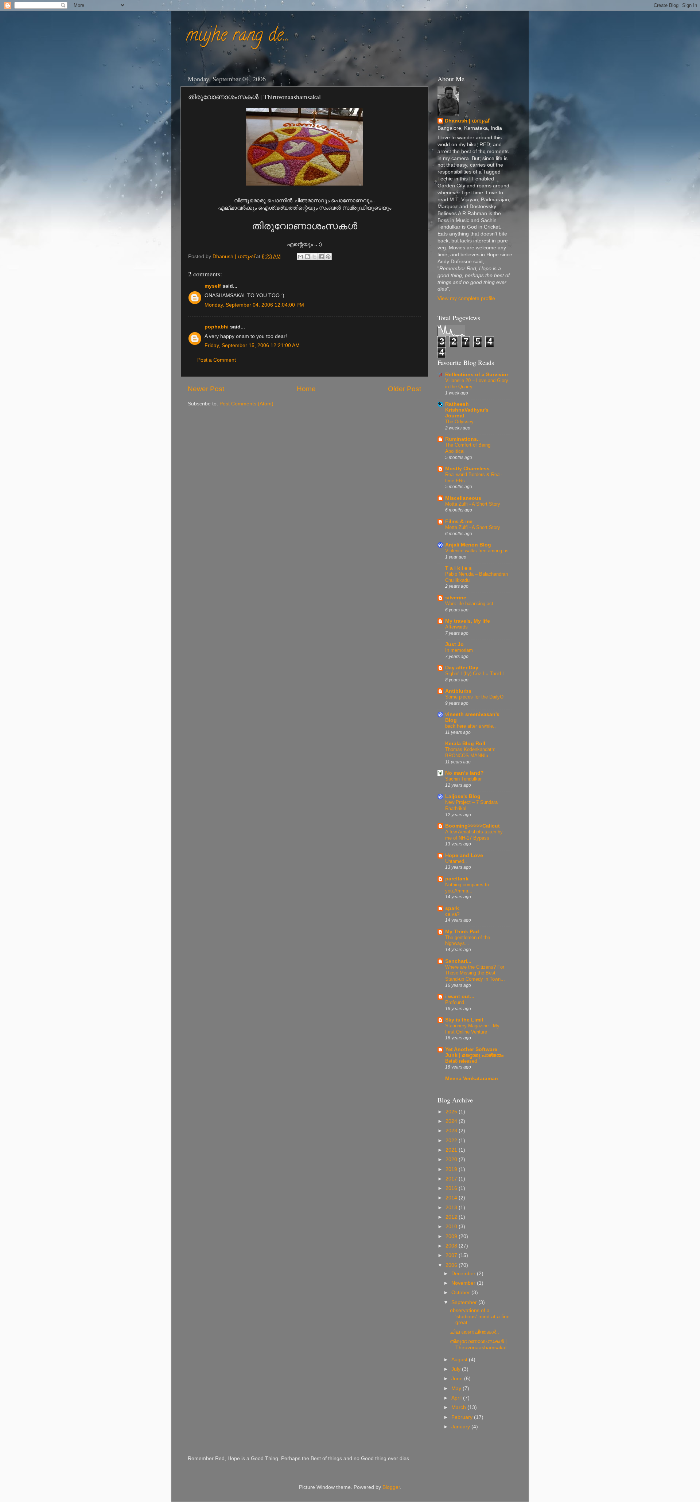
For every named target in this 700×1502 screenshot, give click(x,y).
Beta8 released (461, 1061)
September (464, 1302)
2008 (452, 1246)
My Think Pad (462, 931)
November (464, 1283)
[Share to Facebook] (321, 256)
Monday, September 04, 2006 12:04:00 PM (254, 305)
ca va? (452, 914)
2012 (452, 1217)
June (457, 1378)
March (459, 1407)
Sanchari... (458, 961)
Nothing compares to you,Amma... (467, 888)
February (462, 1417)
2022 (452, 1140)
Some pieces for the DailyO (474, 697)
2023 (452, 1130)
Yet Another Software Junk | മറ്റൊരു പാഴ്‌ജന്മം (474, 1052)
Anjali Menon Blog (468, 545)
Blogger (391, 1487)
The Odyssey (459, 421)
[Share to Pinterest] (328, 256)
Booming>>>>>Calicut (472, 826)
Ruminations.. (462, 439)
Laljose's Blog (463, 796)
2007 (452, 1255)
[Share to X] (314, 256)
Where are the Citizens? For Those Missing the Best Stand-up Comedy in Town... (475, 973)
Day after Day (461, 667)
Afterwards (456, 627)
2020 (452, 1159)
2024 (452, 1121)
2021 (452, 1150)
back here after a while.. (470, 726)
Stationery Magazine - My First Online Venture (472, 1029)
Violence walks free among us (477, 550)
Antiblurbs (458, 691)
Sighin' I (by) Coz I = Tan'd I (474, 673)
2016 (452, 1188)
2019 (452, 1169)
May (457, 1388)
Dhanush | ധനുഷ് (467, 121)
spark (452, 908)
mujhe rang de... (238, 37)
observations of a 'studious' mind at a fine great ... (480, 1316)
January (461, 1426)
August (460, 1359)
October (461, 1292)
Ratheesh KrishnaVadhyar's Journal (467, 410)
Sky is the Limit (464, 1020)
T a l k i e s (458, 568)
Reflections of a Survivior (476, 374)
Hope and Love (464, 855)
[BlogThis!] (307, 256)
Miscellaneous (463, 498)
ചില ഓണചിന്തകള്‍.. (474, 1332)
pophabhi (217, 327)
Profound (454, 1002)
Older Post (404, 389)
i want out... (459, 996)
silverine (455, 597)
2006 (452, 1265)
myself (213, 286)
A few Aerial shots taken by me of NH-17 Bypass (474, 835)
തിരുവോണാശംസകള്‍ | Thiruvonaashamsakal (478, 1344)
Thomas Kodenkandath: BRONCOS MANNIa (470, 752)
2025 (452, 1111)
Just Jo (454, 644)
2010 (452, 1226)
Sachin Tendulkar (463, 779)
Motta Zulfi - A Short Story (472, 504)
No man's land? (464, 773)
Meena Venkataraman (471, 1078)
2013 (452, 1207)
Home (306, 389)
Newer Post (206, 389)
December (464, 1273)
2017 (452, 1179)
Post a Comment (216, 360)
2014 (452, 1198)
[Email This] (300, 256)
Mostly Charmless (467, 468)
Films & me (458, 521)
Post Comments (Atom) (246, 403)
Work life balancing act (469, 603)
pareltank (456, 879)
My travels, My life (467, 621)
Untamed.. (456, 861)
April (457, 1398)
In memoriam (459, 650)
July (456, 1369)
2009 (452, 1236)
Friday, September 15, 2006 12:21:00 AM (252, 345)
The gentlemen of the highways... (467, 940)
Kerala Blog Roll (465, 743)
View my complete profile (466, 298)
